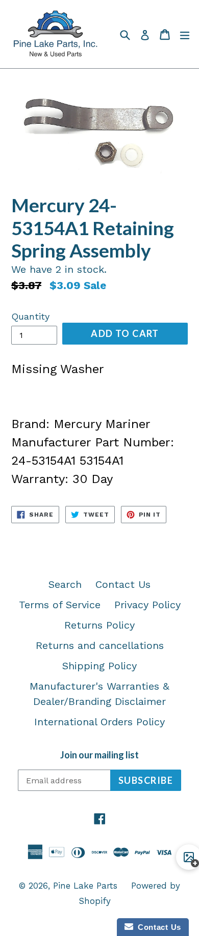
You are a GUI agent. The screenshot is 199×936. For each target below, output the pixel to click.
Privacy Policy (147, 605)
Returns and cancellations (100, 645)
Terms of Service (60, 605)
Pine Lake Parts (85, 886)
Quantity (30, 316)
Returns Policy (99, 625)
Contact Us (123, 584)
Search (65, 584)
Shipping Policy (99, 666)
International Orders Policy (99, 722)
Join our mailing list (99, 755)
